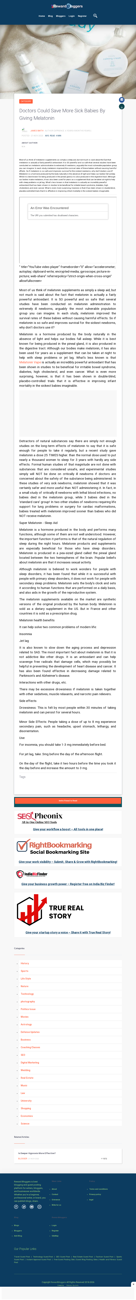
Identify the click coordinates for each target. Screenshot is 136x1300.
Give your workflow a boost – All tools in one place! (68, 829)
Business (26, 1039)
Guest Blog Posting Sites (87, 1259)
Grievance (56, 1200)
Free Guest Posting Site (64, 1259)
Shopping (26, 1108)
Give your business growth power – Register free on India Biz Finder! (68, 884)
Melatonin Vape (30, 362)
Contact (55, 1194)
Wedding (25, 1070)
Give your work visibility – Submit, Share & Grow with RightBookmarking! (68, 862)
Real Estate (27, 1078)
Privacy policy (95, 1194)
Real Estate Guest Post (83, 1257)
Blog (50, 16)
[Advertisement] (68, 413)
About (54, 1189)
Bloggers (60, 16)
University (26, 1100)
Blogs (16, 1225)
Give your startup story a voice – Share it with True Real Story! (68, 932)
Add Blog (18, 1236)
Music (24, 1085)
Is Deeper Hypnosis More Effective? (37, 1153)
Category (26, 101)
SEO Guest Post (63, 1257)
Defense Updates (30, 1032)
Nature (24, 986)
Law (23, 1093)
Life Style (26, 978)
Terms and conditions (98, 1189)
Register (82, 16)
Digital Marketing (30, 1062)
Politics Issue (28, 1009)
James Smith (37, 130)
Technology (27, 994)
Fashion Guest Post (104, 1257)
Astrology (26, 1024)
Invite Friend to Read (68, 801)
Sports (24, 971)
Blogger (22, 1158)
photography (28, 1001)
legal (91, 1200)
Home (42, 16)
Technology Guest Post (43, 1257)
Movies (25, 1016)
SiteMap (55, 1236)
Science (25, 1123)
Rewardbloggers (58, 1282)
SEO (23, 1055)
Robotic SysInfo (72, 1285)
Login (72, 16)
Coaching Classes (30, 1047)
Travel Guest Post (22, 1257)
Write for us (56, 1205)
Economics (27, 1116)
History (25, 963)
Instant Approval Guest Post (39, 1259)
